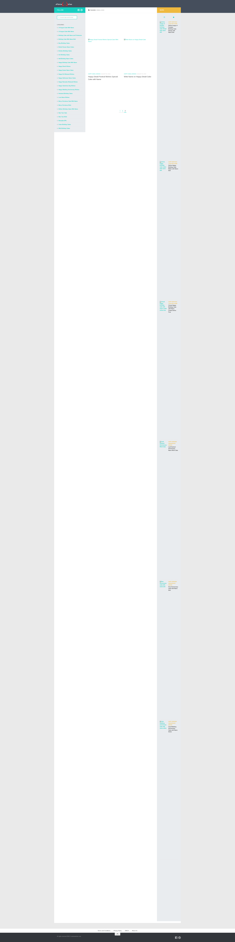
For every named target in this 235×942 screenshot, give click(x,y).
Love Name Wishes (64, 97)
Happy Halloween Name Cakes (67, 78)
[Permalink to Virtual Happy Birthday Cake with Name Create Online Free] (163, 370)
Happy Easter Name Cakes (66, 70)
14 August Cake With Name (66, 27)
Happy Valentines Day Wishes (67, 85)
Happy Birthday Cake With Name (68, 62)
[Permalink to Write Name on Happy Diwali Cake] (140, 55)
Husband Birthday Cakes (66, 93)
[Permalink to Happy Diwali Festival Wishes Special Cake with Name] (104, 55)
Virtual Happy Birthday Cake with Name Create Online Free (172, 309)
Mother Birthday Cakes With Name (68, 109)
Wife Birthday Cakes (64, 128)
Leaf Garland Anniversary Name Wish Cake (173, 448)
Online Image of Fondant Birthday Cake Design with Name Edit (172, 29)
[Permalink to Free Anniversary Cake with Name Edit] (163, 650)
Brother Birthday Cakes (65, 51)
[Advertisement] (122, 26)
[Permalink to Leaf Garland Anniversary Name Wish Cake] (163, 510)
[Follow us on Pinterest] (81, 10)
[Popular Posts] (173, 17)
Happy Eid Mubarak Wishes (66, 74)
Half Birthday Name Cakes (66, 58)
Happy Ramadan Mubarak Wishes (68, 82)
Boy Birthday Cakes (64, 43)
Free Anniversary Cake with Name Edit (173, 588)
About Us (134, 930)
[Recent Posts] (164, 17)
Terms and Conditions (104, 930)
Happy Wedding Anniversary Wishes (69, 89)
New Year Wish (63, 116)
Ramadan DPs (63, 120)
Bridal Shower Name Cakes (66, 47)
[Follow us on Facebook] (78, 10)
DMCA (127, 930)
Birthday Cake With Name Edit (67, 39)
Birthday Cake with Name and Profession (70, 35)
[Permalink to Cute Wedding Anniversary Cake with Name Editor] (163, 790)
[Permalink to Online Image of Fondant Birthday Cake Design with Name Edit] (163, 90)
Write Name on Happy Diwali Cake (137, 77)
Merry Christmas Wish (65, 105)
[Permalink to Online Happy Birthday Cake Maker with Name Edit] (163, 230)
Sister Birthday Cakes (65, 124)
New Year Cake (63, 113)
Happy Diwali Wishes (94, 74)
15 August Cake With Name (66, 31)
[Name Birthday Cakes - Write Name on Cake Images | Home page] (64, 3)
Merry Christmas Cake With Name (68, 101)
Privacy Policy (118, 930)
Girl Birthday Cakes (64, 54)
